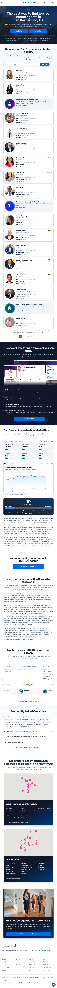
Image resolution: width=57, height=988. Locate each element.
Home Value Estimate (7, 967)
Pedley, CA (24, 873)
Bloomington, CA (10, 863)
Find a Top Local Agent (22, 105)
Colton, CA (9, 865)
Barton (7, 812)
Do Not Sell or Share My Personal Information (28, 982)
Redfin (12, 494)
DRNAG (8, 816)
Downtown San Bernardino (13, 818)
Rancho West (24, 816)
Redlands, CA (40, 863)
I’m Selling (19, 31)
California (28, 9)
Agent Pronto (21, 9)
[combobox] (21, 64)
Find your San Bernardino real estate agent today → (19, 639)
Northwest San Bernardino (28, 814)
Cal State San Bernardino (28, 607)
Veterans (4, 970)
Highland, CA (24, 863)
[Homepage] (28, 3)
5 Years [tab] (52, 463)
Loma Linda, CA (25, 869)
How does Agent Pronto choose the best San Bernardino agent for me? (24, 736)
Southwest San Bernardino (44, 810)
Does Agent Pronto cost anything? (13, 742)
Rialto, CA (39, 865)
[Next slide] (54, 679)
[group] (28, 679)
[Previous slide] (2, 679)
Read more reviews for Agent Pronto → (28, 701)
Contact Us (32, 964)
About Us (46, 3)
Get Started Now (20, 207)
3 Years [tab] (46, 463)
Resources (4, 964)
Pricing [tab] (6, 463)
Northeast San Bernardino (28, 810)
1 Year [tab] (41, 463)
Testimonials (32, 967)
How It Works (5, 962)
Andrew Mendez (28, 690)
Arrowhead (9, 808)
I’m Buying (37, 31)
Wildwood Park (41, 814)
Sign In (54, 3)
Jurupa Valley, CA (26, 865)
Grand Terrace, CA (11, 873)
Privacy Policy (47, 962)
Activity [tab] (11, 463)
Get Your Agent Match (22, 310)
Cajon (7, 814)
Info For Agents (19, 964)
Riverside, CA (40, 867)
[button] (28, 783)
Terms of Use (46, 964)
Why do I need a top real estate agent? (15, 717)
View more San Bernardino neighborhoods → (18, 822)
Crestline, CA (9, 867)
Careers (31, 970)
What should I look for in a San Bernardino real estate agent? (21, 731)
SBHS (22, 818)
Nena (22, 808)
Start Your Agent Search (28, 934)
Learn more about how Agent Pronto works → (28, 747)
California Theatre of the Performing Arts (15, 609)
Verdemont (40, 812)
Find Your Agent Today (28, 566)
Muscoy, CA (24, 871)
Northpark (24, 812)
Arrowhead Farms (10, 810)
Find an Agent (4, 3)
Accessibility (46, 970)
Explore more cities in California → (15, 878)
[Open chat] (53, 984)
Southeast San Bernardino (44, 808)
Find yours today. (46, 950)
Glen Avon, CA (9, 871)
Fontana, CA (9, 869)
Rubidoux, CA (40, 869)
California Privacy (47, 967)
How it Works (13, 3)
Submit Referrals (20, 967)
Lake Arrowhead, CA (26, 867)
